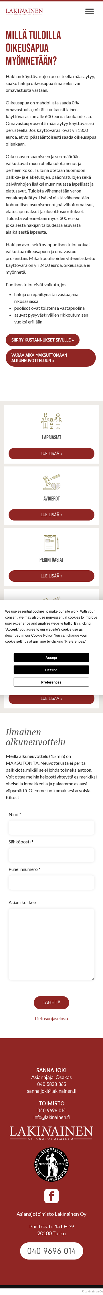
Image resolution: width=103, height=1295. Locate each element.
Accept (51, 658)
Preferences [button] (74, 641)
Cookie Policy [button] (41, 635)
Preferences (51, 682)
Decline (51, 670)
